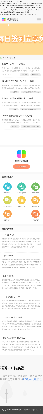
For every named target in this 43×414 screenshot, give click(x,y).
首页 (4, 57)
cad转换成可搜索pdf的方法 (31, 92)
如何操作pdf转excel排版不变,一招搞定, (18, 98)
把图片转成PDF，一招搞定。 (14, 63)
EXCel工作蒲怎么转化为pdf (31, 126)
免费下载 (22, 166)
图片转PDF (35, 75)
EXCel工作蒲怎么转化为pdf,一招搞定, (17, 115)
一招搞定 (24, 75)
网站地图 (30, 410)
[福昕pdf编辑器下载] (21, 39)
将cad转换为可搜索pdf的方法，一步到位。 (20, 81)
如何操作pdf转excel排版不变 (30, 109)
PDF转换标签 (37, 410)
